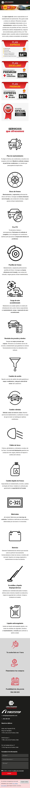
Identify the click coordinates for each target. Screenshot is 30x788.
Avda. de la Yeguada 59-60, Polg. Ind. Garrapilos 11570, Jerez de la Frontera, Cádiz (10, 730)
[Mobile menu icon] (27, 2)
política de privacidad (18, 770)
